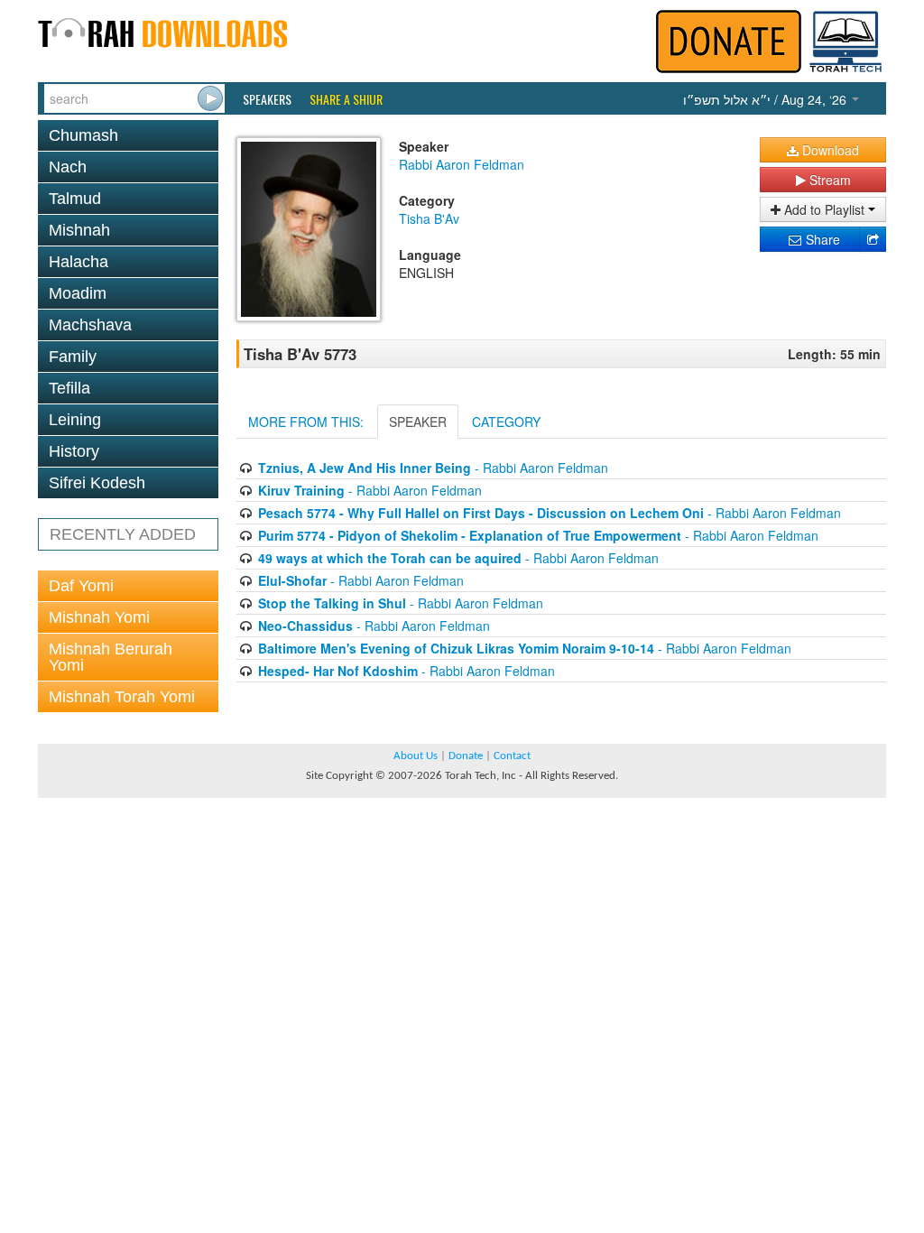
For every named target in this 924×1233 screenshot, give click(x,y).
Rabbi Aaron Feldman (461, 164)
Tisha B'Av (429, 218)
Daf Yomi (81, 586)
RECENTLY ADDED (123, 534)
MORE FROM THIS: (306, 422)
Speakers (267, 99)
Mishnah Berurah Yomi (110, 657)
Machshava (90, 325)
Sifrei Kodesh (97, 483)
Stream (828, 180)
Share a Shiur (346, 99)
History (74, 451)
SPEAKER (418, 422)
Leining (75, 420)
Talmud (75, 199)
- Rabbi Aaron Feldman (433, 468)
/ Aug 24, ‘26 (766, 99)
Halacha (78, 262)
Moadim (77, 293)
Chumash (83, 135)
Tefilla (69, 388)
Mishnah (79, 230)
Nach (68, 167)
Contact (512, 756)
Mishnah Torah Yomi (122, 697)
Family (73, 357)
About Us (415, 756)
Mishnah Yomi (99, 617)
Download (829, 150)
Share (821, 239)
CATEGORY (506, 422)
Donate (465, 756)
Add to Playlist (824, 209)
